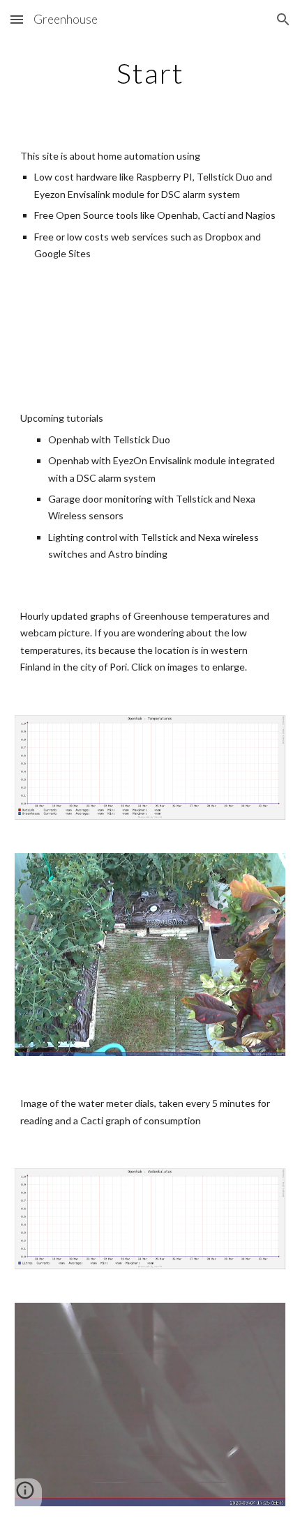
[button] (16, 19)
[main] (150, 73)
